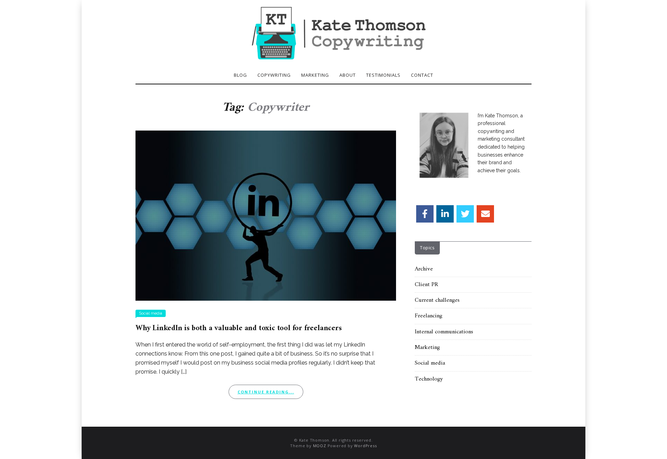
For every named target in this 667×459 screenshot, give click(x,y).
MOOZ (319, 445)
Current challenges (437, 300)
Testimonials (383, 75)
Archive (424, 269)
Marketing (315, 75)
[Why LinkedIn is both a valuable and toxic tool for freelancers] (265, 215)
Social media (150, 313)
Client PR (426, 284)
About (347, 75)
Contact (422, 75)
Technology (429, 379)
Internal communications (444, 332)
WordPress (365, 445)
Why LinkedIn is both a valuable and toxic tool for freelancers (238, 328)
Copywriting (274, 75)
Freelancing (428, 316)
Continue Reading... (266, 391)
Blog (240, 75)
